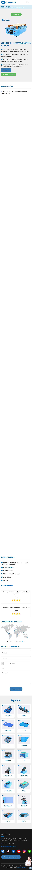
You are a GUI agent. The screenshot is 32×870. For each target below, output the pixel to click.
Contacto (7, 70)
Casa (2, 6)
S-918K (8, 821)
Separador (7, 6)
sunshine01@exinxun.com (10, 846)
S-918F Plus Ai (8, 776)
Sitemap (19, 867)
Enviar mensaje (16, 689)
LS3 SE (24, 730)
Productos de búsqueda (12, 857)
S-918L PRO (8, 791)
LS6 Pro (24, 715)
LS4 (8, 745)
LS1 (24, 761)
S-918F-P (24, 806)
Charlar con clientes (10, 74)
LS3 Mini (24, 745)
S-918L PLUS (24, 776)
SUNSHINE (11, 567)
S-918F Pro (8, 715)
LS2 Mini (8, 761)
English (17, 14)
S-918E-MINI (8, 806)
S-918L (24, 791)
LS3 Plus (8, 730)
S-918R (24, 821)
